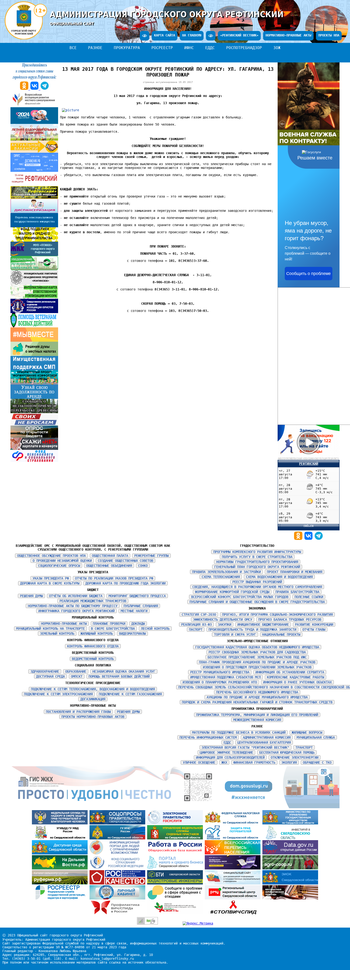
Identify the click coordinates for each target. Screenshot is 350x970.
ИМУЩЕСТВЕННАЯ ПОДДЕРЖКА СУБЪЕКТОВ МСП (225, 677)
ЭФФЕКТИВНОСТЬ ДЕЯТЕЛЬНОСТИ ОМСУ (222, 619)
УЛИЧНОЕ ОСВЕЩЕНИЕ (199, 762)
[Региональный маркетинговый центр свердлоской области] (233, 898)
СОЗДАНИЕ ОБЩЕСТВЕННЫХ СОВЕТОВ (125, 561)
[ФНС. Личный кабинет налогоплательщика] (118, 898)
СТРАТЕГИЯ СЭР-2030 (199, 614)
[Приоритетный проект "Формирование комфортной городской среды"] (34, 383)
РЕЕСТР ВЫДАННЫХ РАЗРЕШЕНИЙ (257, 582)
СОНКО (143, 566)
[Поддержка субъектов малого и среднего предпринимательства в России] (233, 868)
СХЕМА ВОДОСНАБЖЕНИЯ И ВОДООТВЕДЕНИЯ (279, 577)
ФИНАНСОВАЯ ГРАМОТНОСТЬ (254, 762)
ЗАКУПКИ (224, 624)
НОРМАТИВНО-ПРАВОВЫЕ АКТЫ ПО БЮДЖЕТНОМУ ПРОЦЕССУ (72, 606)
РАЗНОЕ (95, 48)
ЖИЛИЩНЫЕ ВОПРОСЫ (307, 732)
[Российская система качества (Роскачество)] (118, 883)
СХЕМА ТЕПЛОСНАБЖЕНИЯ (221, 577)
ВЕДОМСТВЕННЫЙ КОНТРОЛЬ (93, 659)
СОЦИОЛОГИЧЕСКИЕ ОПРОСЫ (59, 566)
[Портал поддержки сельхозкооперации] (290, 868)
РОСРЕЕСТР (162, 48)
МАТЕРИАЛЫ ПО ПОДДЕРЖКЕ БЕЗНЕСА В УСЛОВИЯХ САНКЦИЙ (238, 732)
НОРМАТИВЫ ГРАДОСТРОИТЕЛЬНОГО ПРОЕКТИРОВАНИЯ (257, 562)
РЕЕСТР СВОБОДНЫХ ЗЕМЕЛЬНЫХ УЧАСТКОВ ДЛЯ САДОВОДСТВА (257, 652)
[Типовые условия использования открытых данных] (290, 853)
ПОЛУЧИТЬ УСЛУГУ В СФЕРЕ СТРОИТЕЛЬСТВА (257, 557)
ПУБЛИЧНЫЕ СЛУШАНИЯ (141, 606)
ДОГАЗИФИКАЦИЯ (92, 699)
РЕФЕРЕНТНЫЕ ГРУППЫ (151, 556)
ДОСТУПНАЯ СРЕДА (50, 676)
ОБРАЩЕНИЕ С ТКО (317, 762)
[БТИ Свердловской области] (176, 883)
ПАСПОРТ (195, 629)
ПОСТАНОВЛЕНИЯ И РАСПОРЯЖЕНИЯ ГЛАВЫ (78, 712)
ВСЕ (73, 48)
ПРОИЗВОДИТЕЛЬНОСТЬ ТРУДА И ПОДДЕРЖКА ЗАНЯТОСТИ (252, 629)
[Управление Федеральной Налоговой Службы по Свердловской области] (233, 823)
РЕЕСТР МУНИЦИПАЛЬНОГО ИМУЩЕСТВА (219, 672)
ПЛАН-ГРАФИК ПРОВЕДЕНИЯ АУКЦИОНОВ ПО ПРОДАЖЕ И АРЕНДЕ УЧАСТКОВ (257, 662)
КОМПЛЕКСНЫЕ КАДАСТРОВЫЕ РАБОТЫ (295, 677)
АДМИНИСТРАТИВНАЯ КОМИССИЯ (266, 737)
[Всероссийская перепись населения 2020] (233, 853)
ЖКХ (224, 762)
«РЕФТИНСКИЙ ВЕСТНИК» (239, 35)
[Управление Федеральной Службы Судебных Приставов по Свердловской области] (176, 838)
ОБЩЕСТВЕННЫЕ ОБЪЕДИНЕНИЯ (109, 566)
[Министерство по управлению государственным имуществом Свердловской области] (290, 823)
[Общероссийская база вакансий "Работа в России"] (176, 853)
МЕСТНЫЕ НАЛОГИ (134, 611)
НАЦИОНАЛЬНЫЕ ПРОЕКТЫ (281, 634)
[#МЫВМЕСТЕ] (34, 340)
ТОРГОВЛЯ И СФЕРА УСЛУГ (235, 634)
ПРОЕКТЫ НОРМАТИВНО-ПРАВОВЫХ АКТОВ (92, 717)
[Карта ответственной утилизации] (34, 298)
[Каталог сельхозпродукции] (61, 883)
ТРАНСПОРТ (304, 747)
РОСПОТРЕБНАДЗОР (244, 48)
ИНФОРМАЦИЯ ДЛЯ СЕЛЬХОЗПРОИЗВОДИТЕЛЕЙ (230, 757)
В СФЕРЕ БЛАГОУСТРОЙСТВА (113, 628)
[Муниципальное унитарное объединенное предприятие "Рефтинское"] (34, 283)
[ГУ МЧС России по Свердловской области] (118, 838)
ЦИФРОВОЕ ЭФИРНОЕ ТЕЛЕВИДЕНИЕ (226, 752)
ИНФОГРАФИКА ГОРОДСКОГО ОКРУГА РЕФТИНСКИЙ (76, 611)
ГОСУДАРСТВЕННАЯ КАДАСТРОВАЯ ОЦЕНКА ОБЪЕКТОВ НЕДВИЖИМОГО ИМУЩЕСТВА (257, 647)
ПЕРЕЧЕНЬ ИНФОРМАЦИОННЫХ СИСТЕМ (208, 737)
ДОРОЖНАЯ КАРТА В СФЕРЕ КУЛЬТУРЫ (49, 583)
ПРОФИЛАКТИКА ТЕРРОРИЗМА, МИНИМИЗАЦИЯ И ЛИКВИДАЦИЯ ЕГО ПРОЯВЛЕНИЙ (257, 715)
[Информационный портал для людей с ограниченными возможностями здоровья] (118, 853)
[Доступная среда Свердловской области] (61, 853)
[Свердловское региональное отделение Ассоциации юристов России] (34, 312)
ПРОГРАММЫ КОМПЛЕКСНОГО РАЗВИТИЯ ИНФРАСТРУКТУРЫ (257, 552)
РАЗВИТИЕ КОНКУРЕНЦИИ (314, 624)
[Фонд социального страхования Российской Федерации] (118, 868)
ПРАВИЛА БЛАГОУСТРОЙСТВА (297, 592)
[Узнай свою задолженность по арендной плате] (34, 398)
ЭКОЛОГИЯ (289, 762)
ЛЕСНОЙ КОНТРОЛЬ (155, 628)
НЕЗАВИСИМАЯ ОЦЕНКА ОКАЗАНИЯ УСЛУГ (123, 671)
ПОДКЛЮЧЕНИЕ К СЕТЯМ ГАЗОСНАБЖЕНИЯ (130, 694)
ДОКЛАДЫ (138, 623)
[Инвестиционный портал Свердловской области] (290, 838)
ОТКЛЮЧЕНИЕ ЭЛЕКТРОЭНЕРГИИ (294, 757)
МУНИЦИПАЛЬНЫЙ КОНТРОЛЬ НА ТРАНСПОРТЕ (50, 628)
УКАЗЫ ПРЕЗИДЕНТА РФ (51, 578)
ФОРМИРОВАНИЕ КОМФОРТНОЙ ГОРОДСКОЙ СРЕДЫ (232, 592)
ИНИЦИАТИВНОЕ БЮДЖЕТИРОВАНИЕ (263, 624)
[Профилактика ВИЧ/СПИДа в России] (118, 913)
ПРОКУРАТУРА (127, 48)
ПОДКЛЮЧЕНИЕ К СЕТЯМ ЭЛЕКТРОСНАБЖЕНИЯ (58, 694)
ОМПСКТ (76, 676)
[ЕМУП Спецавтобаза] (34, 269)
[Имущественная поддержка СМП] (34, 369)
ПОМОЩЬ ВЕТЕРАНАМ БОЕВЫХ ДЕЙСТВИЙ (119, 676)
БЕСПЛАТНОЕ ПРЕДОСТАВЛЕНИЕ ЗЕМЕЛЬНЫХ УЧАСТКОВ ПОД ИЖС (257, 657)
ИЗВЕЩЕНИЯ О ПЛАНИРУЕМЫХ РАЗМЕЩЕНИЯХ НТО (220, 682)
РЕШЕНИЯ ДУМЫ (31, 596)
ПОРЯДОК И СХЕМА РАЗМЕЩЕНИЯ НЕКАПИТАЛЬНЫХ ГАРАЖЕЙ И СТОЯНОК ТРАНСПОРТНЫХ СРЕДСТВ (257, 702)
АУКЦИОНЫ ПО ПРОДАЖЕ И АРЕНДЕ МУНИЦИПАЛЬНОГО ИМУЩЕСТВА (257, 697)
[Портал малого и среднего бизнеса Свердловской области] (176, 868)
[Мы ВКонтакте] (309, 539)
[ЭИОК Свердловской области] (290, 883)
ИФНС (189, 48)
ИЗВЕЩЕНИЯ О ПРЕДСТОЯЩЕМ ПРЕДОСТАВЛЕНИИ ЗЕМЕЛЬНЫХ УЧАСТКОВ (257, 667)
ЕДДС (210, 48)
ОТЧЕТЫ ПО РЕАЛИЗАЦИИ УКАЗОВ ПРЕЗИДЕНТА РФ (114, 578)
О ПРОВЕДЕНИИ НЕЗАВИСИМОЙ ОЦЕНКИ (62, 561)
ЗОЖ (276, 48)
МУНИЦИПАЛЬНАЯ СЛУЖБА (316, 737)
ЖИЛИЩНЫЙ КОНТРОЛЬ (96, 633)
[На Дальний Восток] (61, 868)
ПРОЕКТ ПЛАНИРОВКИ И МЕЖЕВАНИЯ (294, 572)
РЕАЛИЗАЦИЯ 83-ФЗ (196, 624)
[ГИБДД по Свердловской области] (61, 838)
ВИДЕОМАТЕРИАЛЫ (132, 633)
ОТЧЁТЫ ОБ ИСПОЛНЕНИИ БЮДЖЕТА (75, 596)
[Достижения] (34, 171)
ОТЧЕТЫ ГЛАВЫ (313, 629)
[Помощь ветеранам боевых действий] (34, 326)
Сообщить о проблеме (308, 273)
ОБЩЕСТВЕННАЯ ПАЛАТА (110, 556)
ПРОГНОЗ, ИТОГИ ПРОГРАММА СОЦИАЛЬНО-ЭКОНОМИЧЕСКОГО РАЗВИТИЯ (277, 614)
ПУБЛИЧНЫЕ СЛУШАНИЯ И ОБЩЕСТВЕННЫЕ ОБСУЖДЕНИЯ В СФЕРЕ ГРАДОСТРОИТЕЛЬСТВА (257, 602)
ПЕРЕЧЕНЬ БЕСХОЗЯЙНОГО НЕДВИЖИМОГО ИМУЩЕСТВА (257, 692)
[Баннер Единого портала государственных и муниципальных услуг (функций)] (176, 823)
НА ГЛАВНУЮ (191, 35)
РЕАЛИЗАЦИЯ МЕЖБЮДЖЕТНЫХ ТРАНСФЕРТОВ (93, 601)
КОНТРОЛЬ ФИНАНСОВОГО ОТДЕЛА (93, 646)
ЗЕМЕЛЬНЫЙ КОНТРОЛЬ (57, 633)
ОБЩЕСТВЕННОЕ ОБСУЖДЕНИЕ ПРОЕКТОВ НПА (51, 556)
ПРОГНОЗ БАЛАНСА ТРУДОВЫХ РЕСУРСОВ (289, 619)
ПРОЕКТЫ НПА (328, 35)
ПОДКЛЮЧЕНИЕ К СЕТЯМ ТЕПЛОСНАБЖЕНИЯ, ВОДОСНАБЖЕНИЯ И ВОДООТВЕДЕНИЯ (93, 689)
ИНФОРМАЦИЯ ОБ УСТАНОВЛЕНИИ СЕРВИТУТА (289, 672)
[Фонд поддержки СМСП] (34, 240)
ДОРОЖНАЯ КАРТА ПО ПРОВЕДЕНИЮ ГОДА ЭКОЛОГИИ (125, 583)
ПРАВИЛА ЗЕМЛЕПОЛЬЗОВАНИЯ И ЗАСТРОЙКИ (226, 572)
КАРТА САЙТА (164, 35)
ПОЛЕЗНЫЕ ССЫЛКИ (309, 597)
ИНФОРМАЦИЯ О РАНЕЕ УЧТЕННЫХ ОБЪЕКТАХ (297, 682)
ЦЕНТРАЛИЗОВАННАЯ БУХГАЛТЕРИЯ (264, 742)
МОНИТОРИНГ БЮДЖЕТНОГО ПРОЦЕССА (137, 596)
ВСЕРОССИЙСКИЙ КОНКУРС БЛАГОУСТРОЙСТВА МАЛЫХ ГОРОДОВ (239, 597)
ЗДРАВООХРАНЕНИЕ (44, 671)
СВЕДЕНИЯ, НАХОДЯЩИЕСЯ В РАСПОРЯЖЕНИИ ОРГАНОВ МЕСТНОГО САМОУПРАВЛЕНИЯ (257, 587)
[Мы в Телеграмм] (319, 539)
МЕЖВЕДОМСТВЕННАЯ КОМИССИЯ (257, 720)
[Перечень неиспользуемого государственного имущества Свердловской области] (34, 226)
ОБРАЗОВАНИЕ (75, 671)
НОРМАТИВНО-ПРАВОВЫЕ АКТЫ (288, 35)
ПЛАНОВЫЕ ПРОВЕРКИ (109, 623)
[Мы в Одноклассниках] (299, 539)
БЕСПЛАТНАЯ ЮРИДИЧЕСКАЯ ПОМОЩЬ (287, 752)
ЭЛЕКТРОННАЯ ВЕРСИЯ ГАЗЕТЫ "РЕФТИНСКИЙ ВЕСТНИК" (245, 747)
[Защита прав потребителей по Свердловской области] (233, 838)
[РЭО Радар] (176, 898)
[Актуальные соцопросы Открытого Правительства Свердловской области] (118, 823)
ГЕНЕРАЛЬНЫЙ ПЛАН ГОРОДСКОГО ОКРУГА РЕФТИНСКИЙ (257, 567)
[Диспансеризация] (34, 212)
